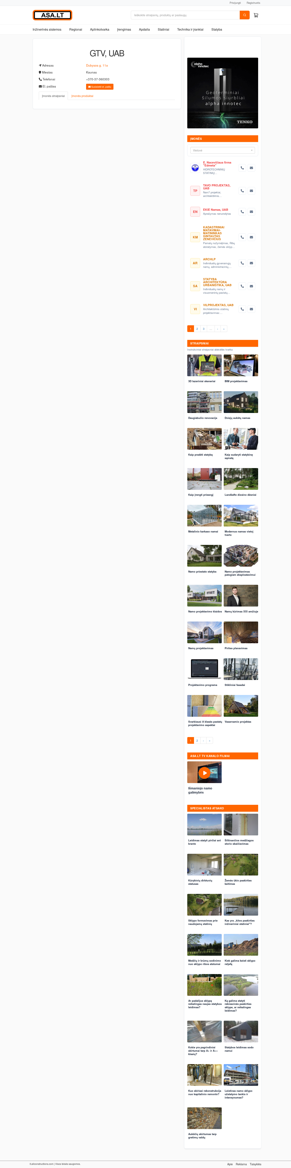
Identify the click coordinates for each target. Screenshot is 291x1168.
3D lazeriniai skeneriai (201, 381)
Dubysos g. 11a (97, 65)
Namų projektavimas (200, 648)
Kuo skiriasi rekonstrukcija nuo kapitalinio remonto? (204, 1092)
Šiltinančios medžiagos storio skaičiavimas (239, 841)
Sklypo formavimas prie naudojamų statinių (203, 922)
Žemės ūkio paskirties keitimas (238, 882)
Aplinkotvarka (99, 29)
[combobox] (222, 150)
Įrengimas (124, 29)
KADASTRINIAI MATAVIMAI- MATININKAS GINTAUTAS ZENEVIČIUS (213, 233)
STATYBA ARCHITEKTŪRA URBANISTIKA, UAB (217, 282)
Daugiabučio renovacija (202, 418)
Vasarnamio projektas (238, 721)
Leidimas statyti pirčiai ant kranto (204, 841)
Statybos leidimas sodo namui (239, 1048)
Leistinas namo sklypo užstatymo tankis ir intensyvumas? (238, 1094)
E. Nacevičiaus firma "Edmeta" (217, 163)
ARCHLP (209, 259)
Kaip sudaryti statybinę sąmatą (239, 456)
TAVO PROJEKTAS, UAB (216, 186)
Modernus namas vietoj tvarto (239, 533)
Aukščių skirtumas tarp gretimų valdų (202, 1135)
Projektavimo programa (202, 685)
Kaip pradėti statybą (200, 454)
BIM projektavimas (236, 381)
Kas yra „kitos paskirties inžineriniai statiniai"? (240, 922)
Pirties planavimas (236, 648)
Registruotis (253, 3)
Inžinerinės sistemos (47, 29)
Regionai (75, 29)
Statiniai (163, 29)
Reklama (241, 1164)
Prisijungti (235, 3)
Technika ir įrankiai (190, 29)
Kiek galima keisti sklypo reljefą (240, 962)
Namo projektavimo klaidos (205, 611)
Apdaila (144, 29)
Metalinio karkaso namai (203, 531)
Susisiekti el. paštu (101, 86)
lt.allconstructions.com (41, 1163)
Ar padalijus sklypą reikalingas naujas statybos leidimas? (205, 1004)
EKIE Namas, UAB (215, 209)
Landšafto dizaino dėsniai (240, 495)
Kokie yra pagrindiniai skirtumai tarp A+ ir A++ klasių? (203, 1050)
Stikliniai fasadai (235, 685)
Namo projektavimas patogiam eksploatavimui (240, 573)
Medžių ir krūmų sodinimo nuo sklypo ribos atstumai (204, 962)
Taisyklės (255, 1164)
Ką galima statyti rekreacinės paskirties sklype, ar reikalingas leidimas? (238, 1006)
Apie (230, 1164)
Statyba (216, 29)
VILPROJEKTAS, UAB (218, 305)
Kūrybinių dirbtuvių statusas (200, 882)
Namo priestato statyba (202, 571)
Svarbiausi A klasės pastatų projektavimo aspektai (205, 723)
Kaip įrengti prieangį (200, 495)
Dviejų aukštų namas (237, 418)
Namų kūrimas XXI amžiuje (241, 611)
